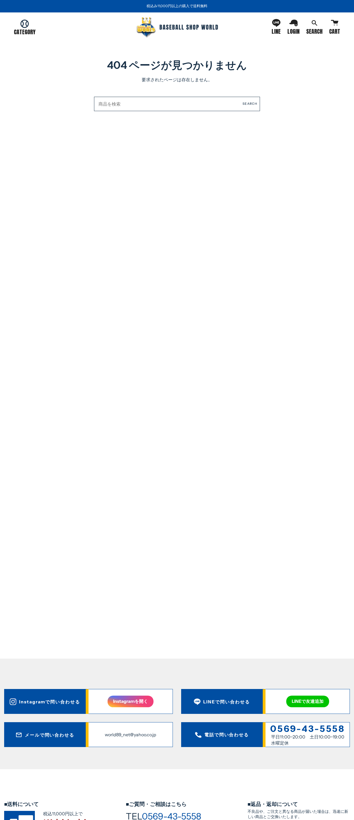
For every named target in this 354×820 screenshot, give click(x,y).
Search (250, 104)
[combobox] (177, 104)
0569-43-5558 (307, 728)
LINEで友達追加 (308, 701)
